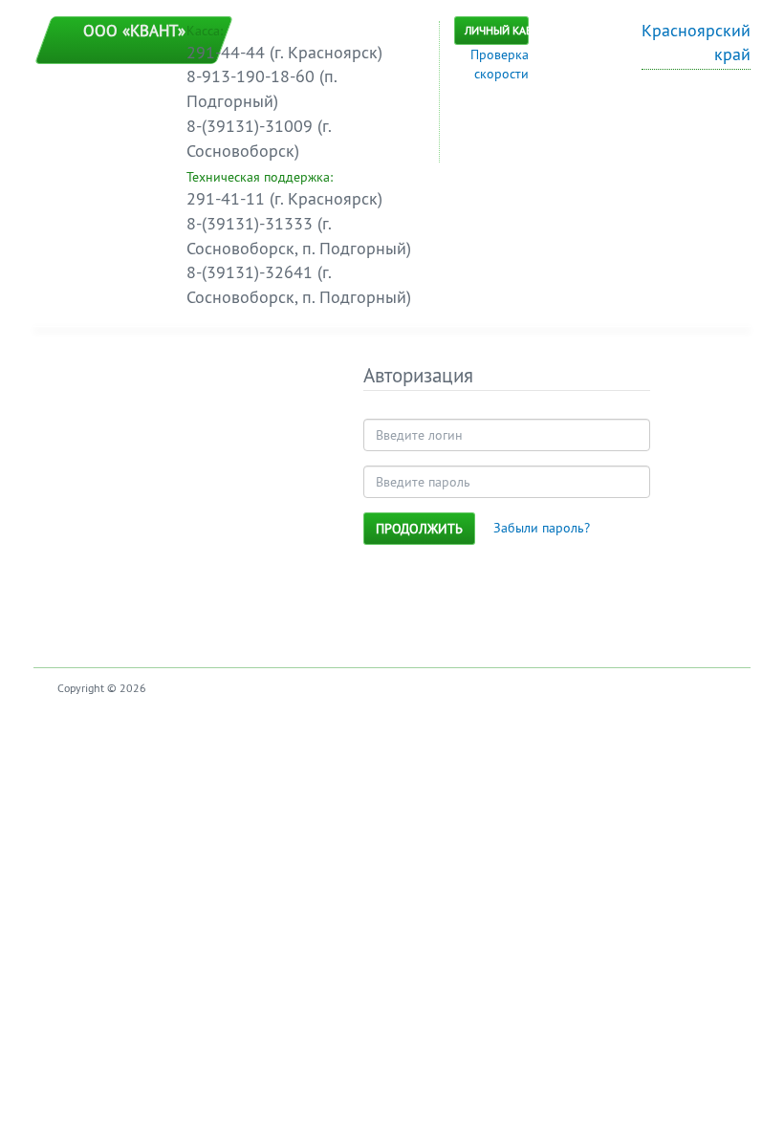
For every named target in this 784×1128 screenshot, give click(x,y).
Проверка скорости (499, 64)
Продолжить (419, 528)
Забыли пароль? (541, 527)
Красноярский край (696, 42)
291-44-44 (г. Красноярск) (284, 52)
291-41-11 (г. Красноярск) (284, 198)
